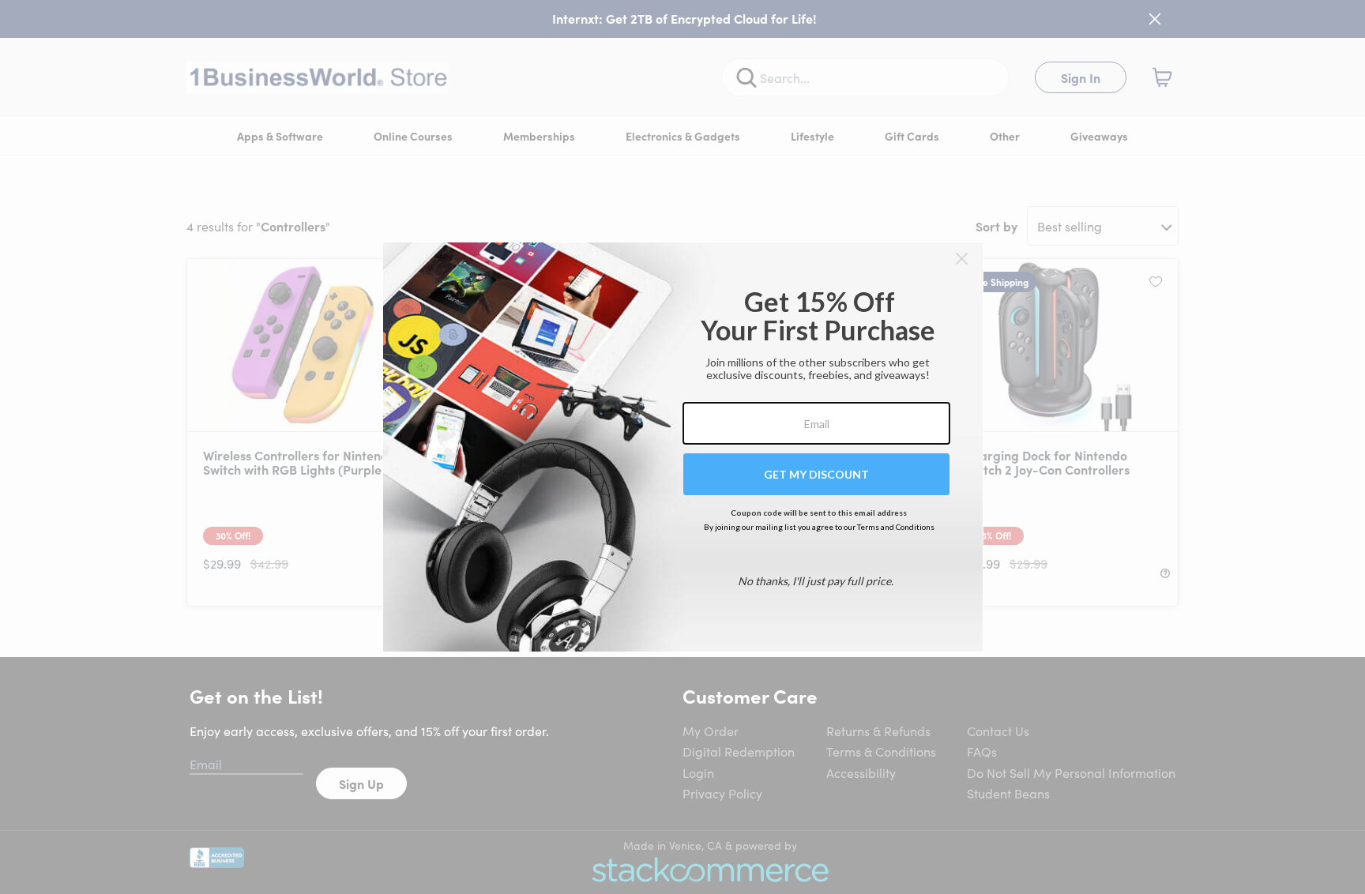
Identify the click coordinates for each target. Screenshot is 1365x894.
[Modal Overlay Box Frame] (682, 447)
